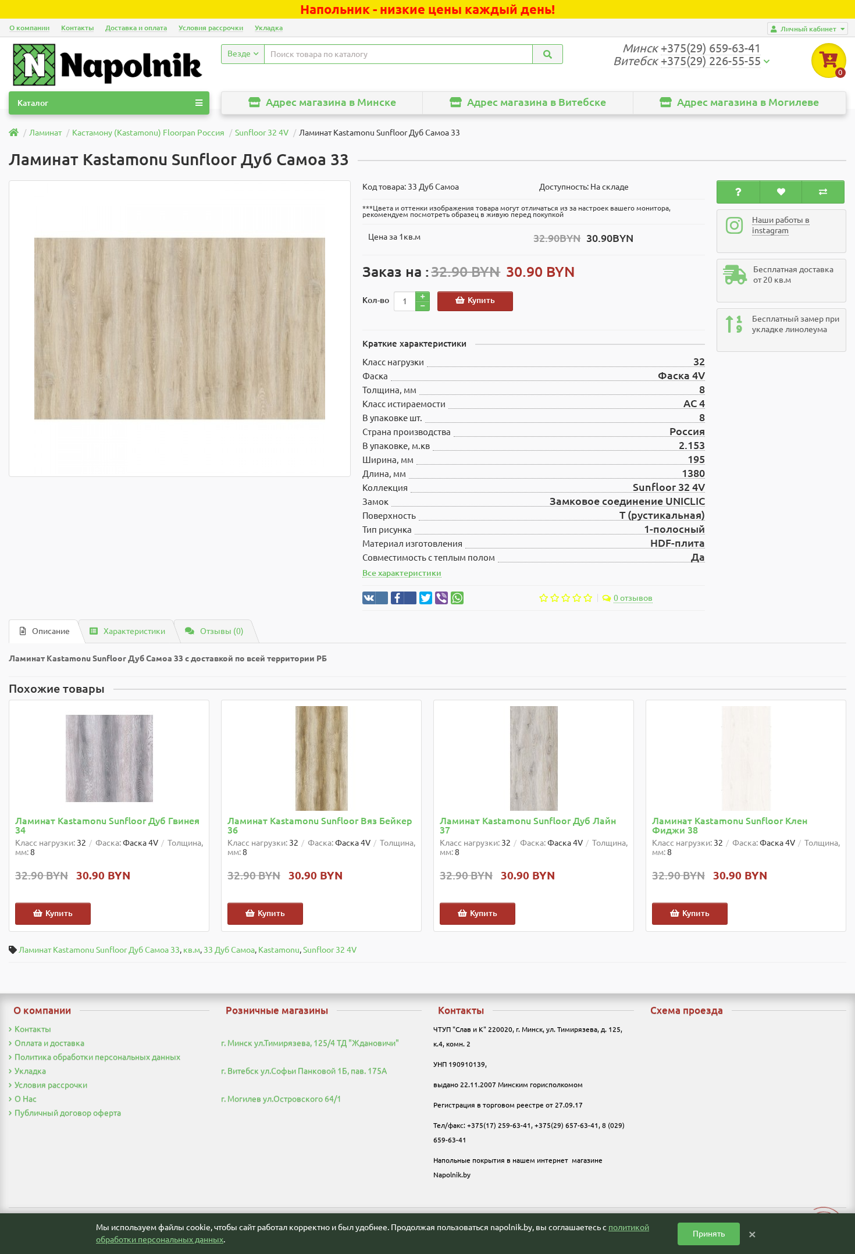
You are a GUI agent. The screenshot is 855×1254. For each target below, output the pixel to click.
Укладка (269, 27)
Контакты (77, 27)
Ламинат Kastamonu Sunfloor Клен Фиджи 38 (729, 826)
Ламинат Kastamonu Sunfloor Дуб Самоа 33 (99, 949)
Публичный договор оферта (68, 1112)
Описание (51, 631)
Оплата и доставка (49, 1043)
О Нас (26, 1098)
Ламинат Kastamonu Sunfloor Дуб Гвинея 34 (107, 826)
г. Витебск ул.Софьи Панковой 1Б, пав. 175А (304, 1070)
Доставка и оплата (136, 27)
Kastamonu (279, 949)
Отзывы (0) (222, 631)
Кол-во (375, 300)
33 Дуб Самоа (229, 949)
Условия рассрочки (211, 27)
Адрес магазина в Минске (329, 102)
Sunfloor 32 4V (330, 949)
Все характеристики (401, 573)
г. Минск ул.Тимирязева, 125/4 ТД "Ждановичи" (310, 1043)
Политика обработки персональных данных (97, 1056)
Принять (709, 1233)
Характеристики (134, 631)
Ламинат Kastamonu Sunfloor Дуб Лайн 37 (528, 826)
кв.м (191, 949)
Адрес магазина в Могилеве (747, 102)
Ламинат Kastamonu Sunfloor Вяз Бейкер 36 (319, 826)
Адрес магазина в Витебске (535, 102)
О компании (29, 27)
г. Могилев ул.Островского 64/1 (281, 1098)
